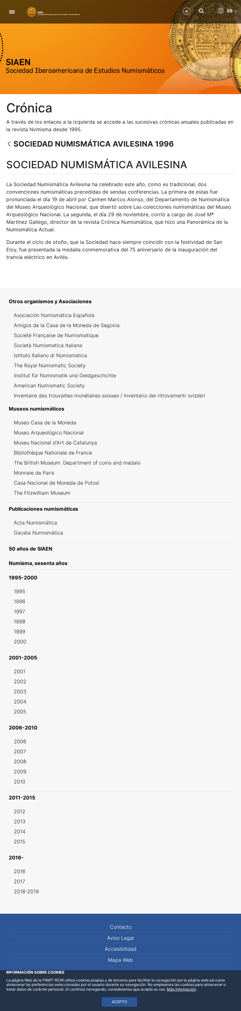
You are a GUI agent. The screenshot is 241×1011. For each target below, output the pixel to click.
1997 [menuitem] (19, 611)
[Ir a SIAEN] (53, 12)
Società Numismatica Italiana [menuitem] (48, 345)
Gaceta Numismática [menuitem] (38, 533)
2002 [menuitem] (20, 681)
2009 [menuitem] (20, 771)
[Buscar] (201, 11)
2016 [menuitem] (19, 871)
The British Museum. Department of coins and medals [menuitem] (77, 463)
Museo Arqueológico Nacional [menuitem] (49, 432)
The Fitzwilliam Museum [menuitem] (42, 493)
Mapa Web (120, 960)
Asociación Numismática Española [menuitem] (54, 315)
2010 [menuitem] (19, 781)
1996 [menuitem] (19, 601)
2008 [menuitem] (20, 761)
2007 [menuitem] (20, 751)
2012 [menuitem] (19, 811)
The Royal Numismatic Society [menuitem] (50, 365)
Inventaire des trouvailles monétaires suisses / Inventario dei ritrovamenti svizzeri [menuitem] (109, 395)
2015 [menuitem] (19, 841)
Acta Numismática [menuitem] (35, 522)
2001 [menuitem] (19, 671)
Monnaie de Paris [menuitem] (34, 473)
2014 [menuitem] (19, 831)
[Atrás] (9, 144)
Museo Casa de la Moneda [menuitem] (45, 422)
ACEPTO (119, 1001)
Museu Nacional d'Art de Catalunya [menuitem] (55, 442)
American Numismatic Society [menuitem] (49, 385)
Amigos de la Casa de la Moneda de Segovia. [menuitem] (67, 325)
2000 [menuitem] (20, 641)
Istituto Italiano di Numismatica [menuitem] (50, 355)
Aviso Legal (120, 938)
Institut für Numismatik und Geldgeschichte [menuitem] (65, 375)
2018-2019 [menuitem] (26, 891)
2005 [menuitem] (20, 711)
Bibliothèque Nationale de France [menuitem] (53, 452)
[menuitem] (120, 301)
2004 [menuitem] (20, 701)
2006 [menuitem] (20, 741)
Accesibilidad (121, 949)
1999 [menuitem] (19, 631)
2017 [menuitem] (19, 881)
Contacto (120, 927)
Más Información (181, 989)
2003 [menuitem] (20, 691)
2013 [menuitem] (19, 821)
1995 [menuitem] (19, 591)
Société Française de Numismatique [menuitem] (56, 335)
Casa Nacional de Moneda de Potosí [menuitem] (56, 483)
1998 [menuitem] (19, 621)
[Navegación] (12, 12)
